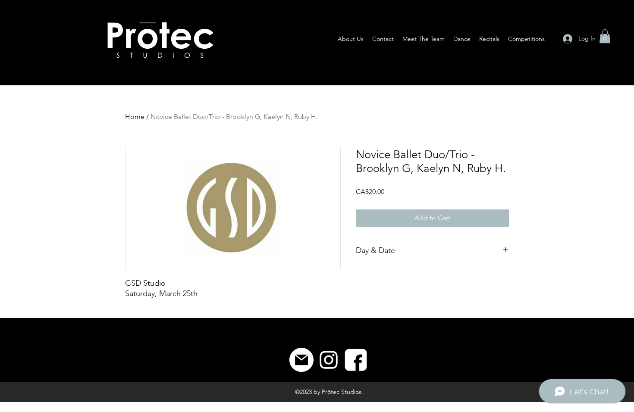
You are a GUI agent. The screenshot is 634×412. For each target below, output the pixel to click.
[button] (605, 36)
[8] (356, 360)
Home (134, 116)
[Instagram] (329, 360)
